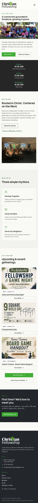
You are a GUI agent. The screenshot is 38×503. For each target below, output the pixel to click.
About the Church (10, 126)
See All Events (18, 375)
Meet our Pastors (24, 54)
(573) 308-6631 (8, 464)
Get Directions (9, 414)
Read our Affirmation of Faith (11, 131)
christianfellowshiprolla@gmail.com (14, 467)
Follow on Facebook (10, 489)
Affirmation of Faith (7, 485)
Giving (3, 483)
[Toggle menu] (34, 5)
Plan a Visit (7, 54)
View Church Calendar (18, 380)
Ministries (4, 480)
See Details (18, 298)
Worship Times (6, 478)
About (3, 475)
